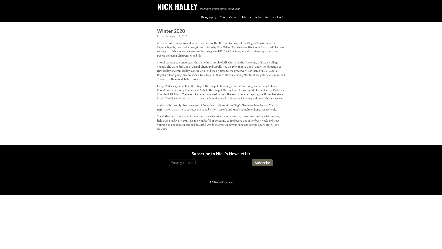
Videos (234, 17)
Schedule (261, 17)
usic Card (186, 98)
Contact (277, 17)
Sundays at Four (185, 116)
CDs (222, 17)
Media (246, 17)
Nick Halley (177, 6)
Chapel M (175, 98)
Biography (208, 17)
